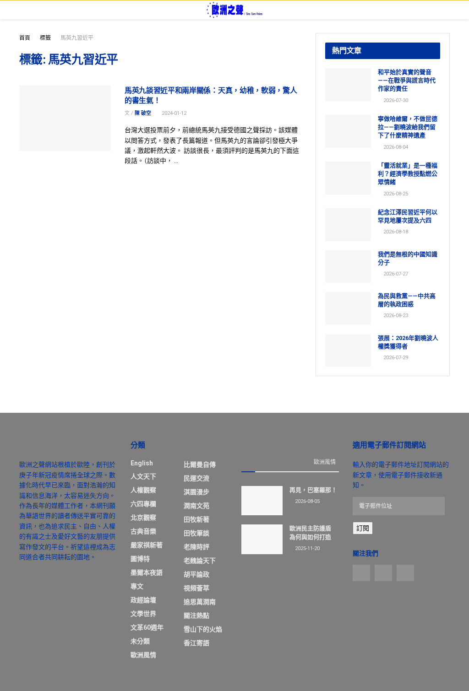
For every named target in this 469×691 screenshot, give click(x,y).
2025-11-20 (307, 548)
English (142, 463)
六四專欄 (143, 503)
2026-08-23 (395, 316)
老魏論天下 (200, 560)
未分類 (140, 641)
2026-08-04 (395, 147)
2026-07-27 (395, 274)
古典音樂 (143, 531)
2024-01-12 (173, 113)
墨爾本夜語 (147, 572)
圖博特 (140, 558)
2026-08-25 (395, 194)
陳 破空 (143, 113)
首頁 (24, 38)
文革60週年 (147, 627)
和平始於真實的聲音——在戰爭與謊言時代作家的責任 (407, 80)
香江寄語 (196, 643)
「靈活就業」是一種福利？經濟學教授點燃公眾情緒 (407, 173)
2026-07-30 (395, 100)
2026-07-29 (395, 358)
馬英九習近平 (76, 38)
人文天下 (143, 476)
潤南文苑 (196, 505)
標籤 (45, 38)
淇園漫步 (196, 492)
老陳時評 (196, 547)
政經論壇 (143, 600)
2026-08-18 (395, 232)
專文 (137, 586)
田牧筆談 (196, 533)
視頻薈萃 (196, 588)
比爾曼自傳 (200, 464)
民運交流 (196, 478)
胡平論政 (196, 574)
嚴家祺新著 (147, 545)
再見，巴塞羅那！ (313, 489)
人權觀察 (143, 490)
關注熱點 (196, 615)
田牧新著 (196, 519)
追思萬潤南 (200, 601)
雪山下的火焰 (203, 629)
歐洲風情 (143, 655)
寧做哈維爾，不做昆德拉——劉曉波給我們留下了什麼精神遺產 (407, 127)
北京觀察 (143, 517)
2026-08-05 (307, 501)
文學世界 (143, 613)
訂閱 (362, 528)
